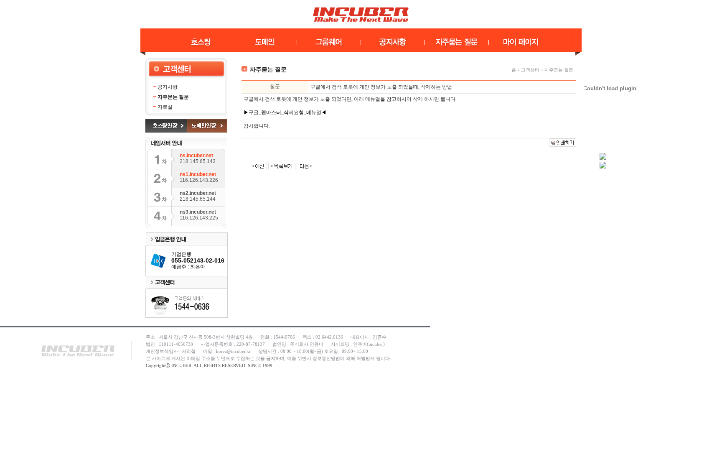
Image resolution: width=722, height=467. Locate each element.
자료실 (165, 107)
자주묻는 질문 (173, 97)
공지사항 (168, 87)
